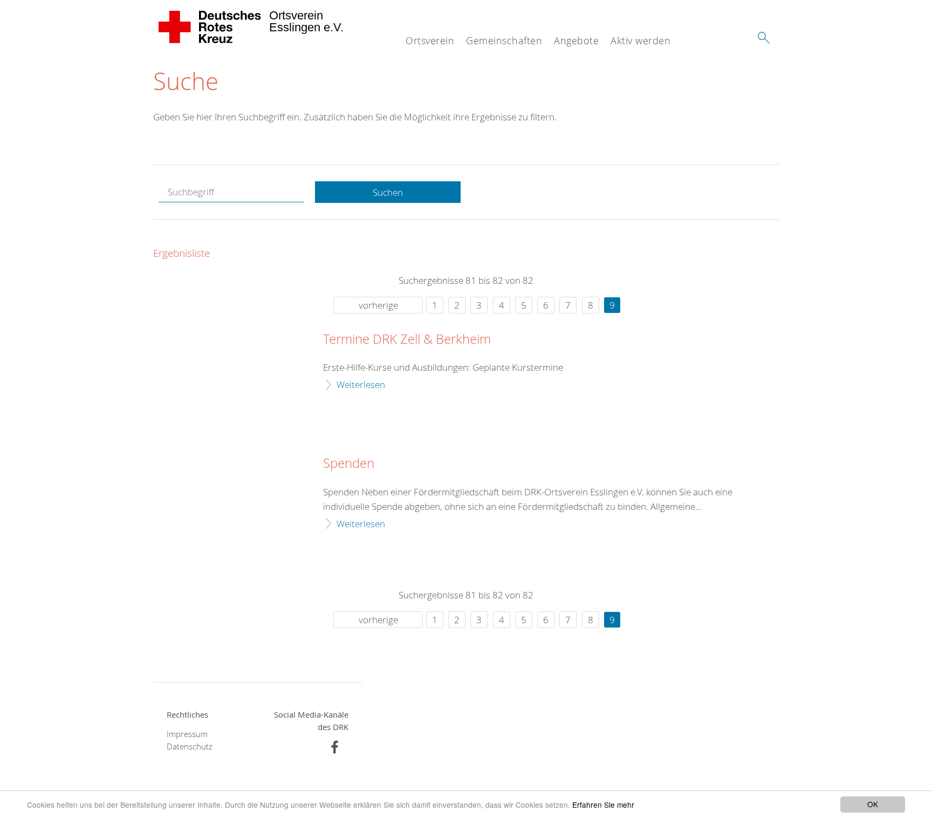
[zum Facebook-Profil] (334, 747)
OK (872, 804)
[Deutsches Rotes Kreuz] (210, 27)
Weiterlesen (361, 384)
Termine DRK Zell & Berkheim (407, 339)
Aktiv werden (640, 40)
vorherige (378, 305)
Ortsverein (430, 40)
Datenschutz (190, 746)
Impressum (187, 734)
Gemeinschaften (504, 40)
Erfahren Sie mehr (603, 804)
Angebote (576, 40)
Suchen (388, 192)
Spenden (348, 463)
